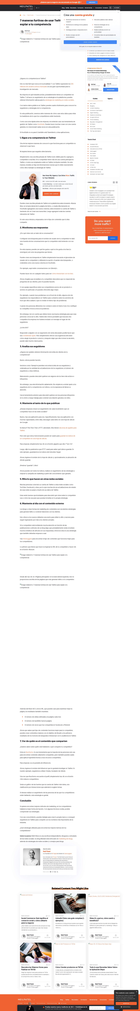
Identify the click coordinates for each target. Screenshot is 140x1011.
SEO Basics (92, 124)
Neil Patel (27, 31)
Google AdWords (94, 117)
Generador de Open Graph (97, 174)
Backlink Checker (94, 158)
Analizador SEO (94, 144)
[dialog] (126, 999)
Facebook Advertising (95, 115)
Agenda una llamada (51, 193)
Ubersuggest (29, 33)
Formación (80, 8)
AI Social (92, 165)
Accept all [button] (126, 1003)
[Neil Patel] (26, 6)
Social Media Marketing (96, 128)
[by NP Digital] (29, 9)
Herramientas (88, 8)
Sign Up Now (110, 89)
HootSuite (40, 124)
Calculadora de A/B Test (96, 149)
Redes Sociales (30, 15)
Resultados (73, 8)
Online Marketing (94, 119)
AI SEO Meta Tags (94, 162)
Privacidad (20, 1003)
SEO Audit (92, 126)
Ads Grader (93, 153)
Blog (63, 8)
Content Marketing (94, 108)
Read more (127, 1000)
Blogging (92, 106)
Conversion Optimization (96, 110)
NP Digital (34, 32)
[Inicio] (20, 15)
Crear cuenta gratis (90, 42)
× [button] (136, 991)
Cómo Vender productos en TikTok (69, 967)
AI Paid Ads (93, 167)
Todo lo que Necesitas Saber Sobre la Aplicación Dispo (103, 968)
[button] (126, 1007)
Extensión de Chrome (95, 172)
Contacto (105, 8)
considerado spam (29, 336)
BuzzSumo (29, 752)
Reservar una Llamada (102, 60)
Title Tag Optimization (95, 131)
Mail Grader (93, 155)
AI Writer (92, 160)
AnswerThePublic (94, 146)
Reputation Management (96, 122)
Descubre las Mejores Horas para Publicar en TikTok (34, 968)
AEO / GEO (93, 103)
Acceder (116, 8)
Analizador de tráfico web (96, 169)
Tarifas (67, 8)
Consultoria (98, 8)
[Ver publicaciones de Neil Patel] (23, 936)
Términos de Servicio (41, 1003)
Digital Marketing (94, 112)
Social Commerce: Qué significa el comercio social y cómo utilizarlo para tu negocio (34, 920)
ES (36, 8)
